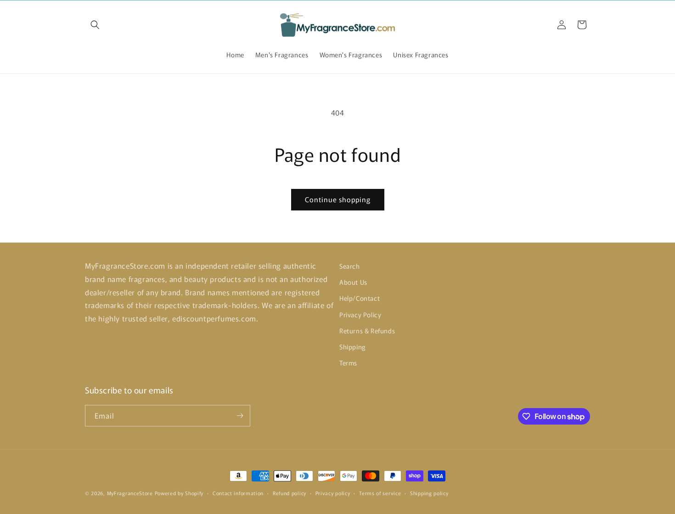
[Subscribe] (240, 415)
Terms (348, 362)
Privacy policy (332, 493)
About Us (353, 282)
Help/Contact (359, 298)
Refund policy (289, 493)
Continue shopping (338, 199)
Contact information (238, 493)
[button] (95, 25)
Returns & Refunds (367, 330)
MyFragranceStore (130, 493)
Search (349, 266)
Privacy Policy (360, 314)
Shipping (352, 346)
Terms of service (380, 493)
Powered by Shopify (179, 493)
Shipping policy (429, 493)
